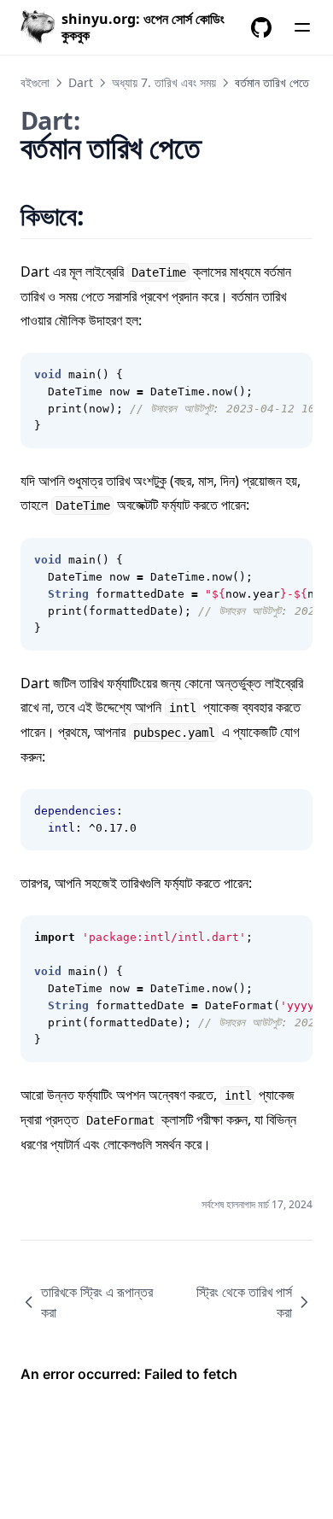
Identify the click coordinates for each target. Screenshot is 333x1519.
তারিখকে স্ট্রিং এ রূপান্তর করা (97, 1302)
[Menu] (302, 27)
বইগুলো (35, 82)
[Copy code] (290, 375)
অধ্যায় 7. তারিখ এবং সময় (164, 82)
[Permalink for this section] (105, 215)
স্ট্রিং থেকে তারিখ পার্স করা (244, 1302)
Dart (80, 82)
